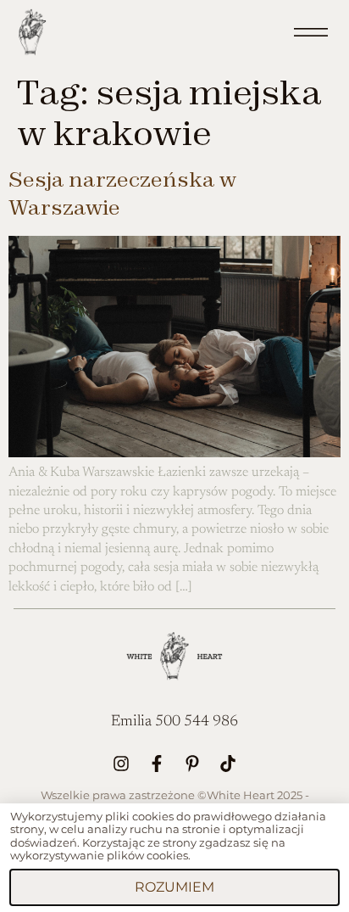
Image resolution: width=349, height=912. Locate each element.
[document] (174, 456)
